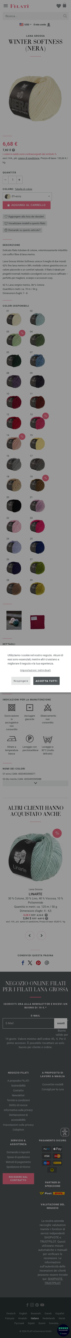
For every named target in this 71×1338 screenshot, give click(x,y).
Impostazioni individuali (35, 670)
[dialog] (35, 669)
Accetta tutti (46, 680)
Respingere (21, 680)
